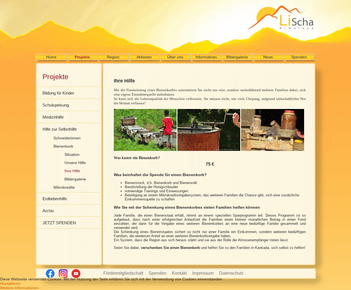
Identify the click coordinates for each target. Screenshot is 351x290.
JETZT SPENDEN (59, 222)
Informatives (206, 57)
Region (113, 57)
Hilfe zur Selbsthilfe (60, 129)
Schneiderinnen (67, 138)
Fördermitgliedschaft (123, 273)
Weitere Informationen (19, 288)
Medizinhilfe (53, 117)
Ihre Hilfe (72, 171)
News (268, 57)
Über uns (175, 57)
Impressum (203, 273)
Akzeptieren (10, 283)
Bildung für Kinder (58, 93)
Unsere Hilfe (75, 162)
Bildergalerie (237, 57)
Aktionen (144, 57)
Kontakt (179, 273)
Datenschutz (231, 273)
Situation (72, 154)
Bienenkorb (63, 146)
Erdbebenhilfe (55, 198)
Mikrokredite (64, 187)
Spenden (299, 57)
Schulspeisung (56, 105)
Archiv (48, 210)
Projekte (82, 57)
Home (51, 57)
